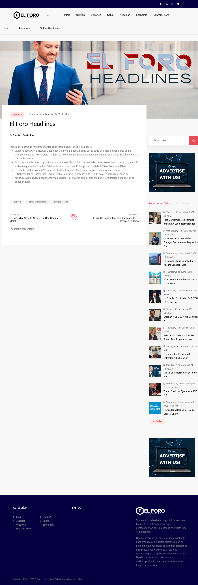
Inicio (67, 15)
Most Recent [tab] (182, 203)
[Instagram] (172, 4)
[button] (162, 15)
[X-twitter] (167, 4)
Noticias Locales (61, 202)
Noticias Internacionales (37, 202)
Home (5, 28)
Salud (110, 15)
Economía (141, 15)
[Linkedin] (177, 4)
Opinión (80, 15)
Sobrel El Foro (161, 15)
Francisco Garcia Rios (23, 135)
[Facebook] (161, 4)
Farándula (24, 28)
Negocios (125, 15)
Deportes (96, 15)
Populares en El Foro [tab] (160, 203)
